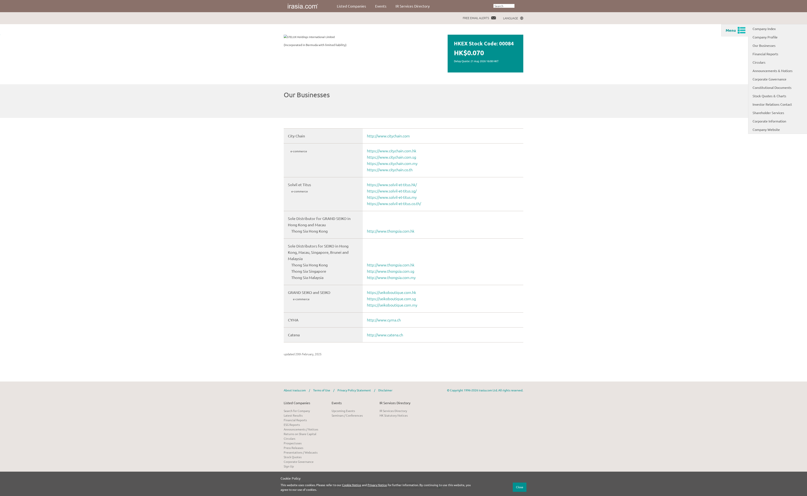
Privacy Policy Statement (354, 390)
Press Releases (293, 448)
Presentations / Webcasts (301, 452)
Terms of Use (321, 390)
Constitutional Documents (772, 87)
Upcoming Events (343, 411)
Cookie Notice (351, 485)
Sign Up (289, 466)
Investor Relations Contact (772, 104)
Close (519, 487)
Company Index (764, 28)
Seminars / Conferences (347, 415)
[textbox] (503, 6)
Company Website (766, 129)
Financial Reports (765, 54)
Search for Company (297, 411)
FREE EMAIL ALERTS (476, 18)
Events (380, 6)
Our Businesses (764, 45)
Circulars (759, 62)
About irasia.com (295, 390)
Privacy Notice (377, 485)
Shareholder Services (768, 113)
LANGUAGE (510, 18)
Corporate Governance (769, 79)
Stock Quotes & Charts (769, 96)
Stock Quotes (293, 457)
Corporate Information (769, 121)
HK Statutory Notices (394, 415)
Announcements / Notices (301, 429)
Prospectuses (293, 443)
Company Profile (765, 37)
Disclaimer (385, 390)
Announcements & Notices (772, 70)
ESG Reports (292, 424)
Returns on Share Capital (300, 434)
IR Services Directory (413, 6)
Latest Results (293, 415)
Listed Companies (351, 6)
